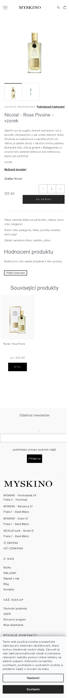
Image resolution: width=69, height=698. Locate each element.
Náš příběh (10, 573)
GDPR (7, 614)
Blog (6, 584)
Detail (17, 367)
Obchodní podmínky (15, 608)
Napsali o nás (11, 578)
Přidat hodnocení (15, 272)
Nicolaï (18, 178)
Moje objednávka (13, 625)
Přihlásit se (34, 458)
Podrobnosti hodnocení (51, 106)
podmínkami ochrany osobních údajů (34, 449)
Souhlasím (33, 689)
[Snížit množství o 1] (43, 189)
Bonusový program (15, 619)
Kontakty (9, 589)
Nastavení (33, 678)
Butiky (7, 567)
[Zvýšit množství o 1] (60, 189)
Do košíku (43, 199)
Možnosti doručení (15, 169)
